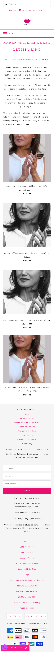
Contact (27, 414)
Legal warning (27, 435)
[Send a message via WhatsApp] (4, 647)
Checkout (39, 10)
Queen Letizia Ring (27, 569)
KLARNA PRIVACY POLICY (27, 439)
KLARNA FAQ (27, 443)
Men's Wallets (27, 552)
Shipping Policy (27, 418)
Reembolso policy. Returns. (27, 423)
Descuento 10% (13, 647)
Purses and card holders (27, 563)
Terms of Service (27, 427)
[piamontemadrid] (27, 22)
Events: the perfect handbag (27, 603)
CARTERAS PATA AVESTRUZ (27, 591)
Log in (12, 10)
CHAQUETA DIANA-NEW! (27, 597)
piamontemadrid (21, 623)
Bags (27, 575)
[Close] (26, 648)
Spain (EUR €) (34, 616)
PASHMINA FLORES (27, 608)
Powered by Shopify (38, 623)
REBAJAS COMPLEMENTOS (27, 586)
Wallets (27, 541)
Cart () (26, 10)
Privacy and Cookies (27, 431)
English (13, 616)
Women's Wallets (27, 558)
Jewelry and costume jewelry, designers (27, 580)
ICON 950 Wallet (27, 547)
